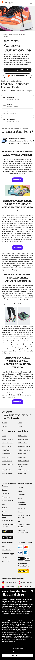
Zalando (4, 557)
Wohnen (20, 498)
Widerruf (4, 508)
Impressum (5, 493)
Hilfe (3, 546)
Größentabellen (6, 550)
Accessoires (21, 495)
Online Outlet (22, 508)
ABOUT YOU (6, 561)
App (19, 521)
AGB (3, 504)
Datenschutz (6, 497)
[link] (17, 98)
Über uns (4, 490)
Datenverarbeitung (7, 500)
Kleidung (20, 487)
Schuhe (20, 491)
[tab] (5, 91)
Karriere (4, 511)
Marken (20, 512)
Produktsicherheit (7, 520)
